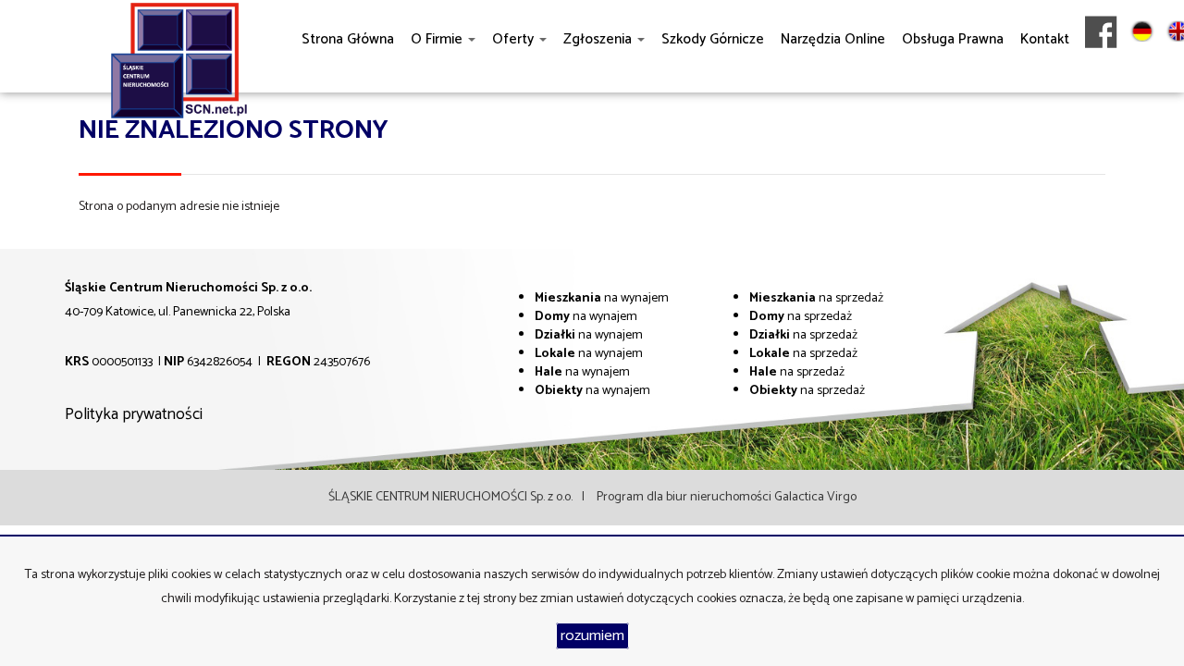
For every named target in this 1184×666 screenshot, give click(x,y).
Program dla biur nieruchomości (685, 497)
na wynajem (602, 298)
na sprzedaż (816, 298)
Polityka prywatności (134, 414)
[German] (1142, 73)
